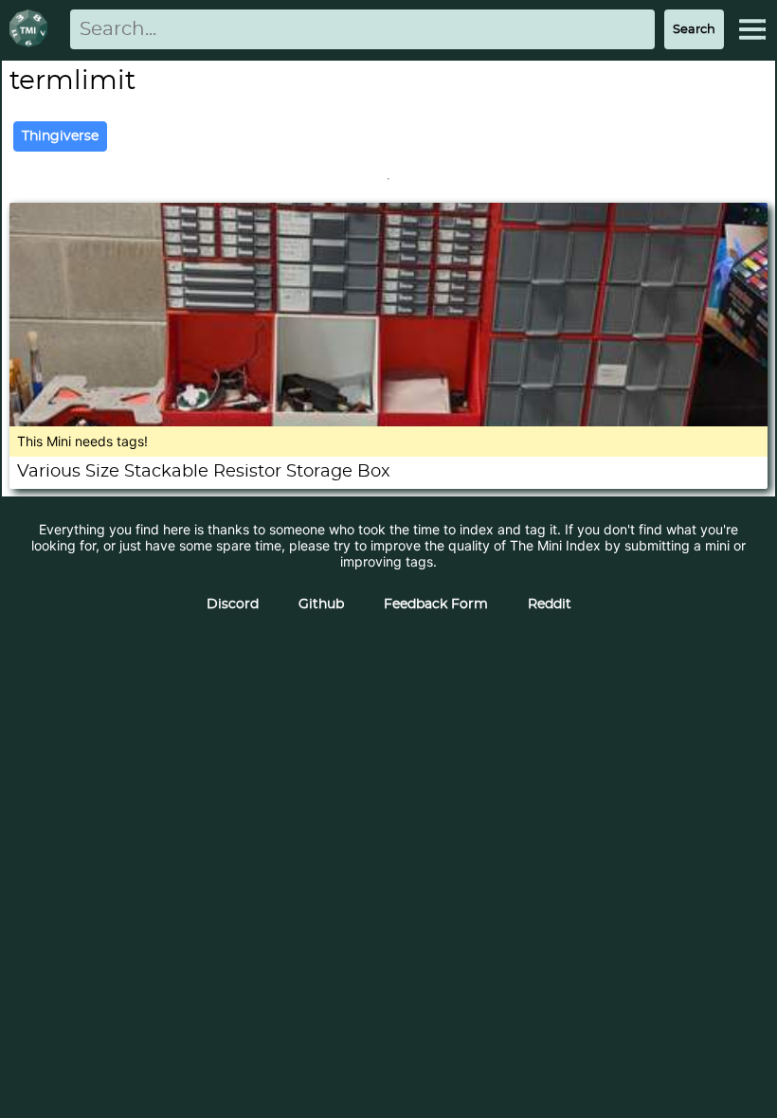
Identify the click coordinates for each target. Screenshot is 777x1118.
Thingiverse (60, 136)
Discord (233, 604)
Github (321, 604)
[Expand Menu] (752, 29)
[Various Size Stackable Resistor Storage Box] (388, 421)
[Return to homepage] (32, 29)
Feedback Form (436, 604)
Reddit (549, 604)
